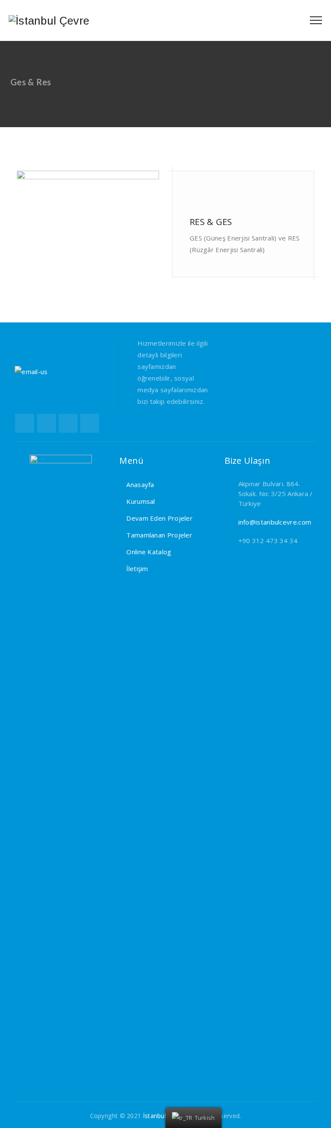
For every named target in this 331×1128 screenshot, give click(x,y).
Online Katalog (148, 551)
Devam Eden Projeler (159, 518)
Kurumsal (140, 501)
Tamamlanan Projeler (159, 535)
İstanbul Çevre (163, 1116)
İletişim (137, 568)
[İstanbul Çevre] (49, 20)
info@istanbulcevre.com (275, 522)
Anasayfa (140, 484)
